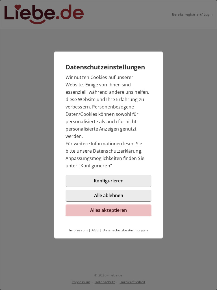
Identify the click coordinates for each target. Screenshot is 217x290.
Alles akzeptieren (108, 210)
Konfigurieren (95, 166)
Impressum (78, 230)
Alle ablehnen (108, 195)
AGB (95, 230)
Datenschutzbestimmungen (125, 230)
